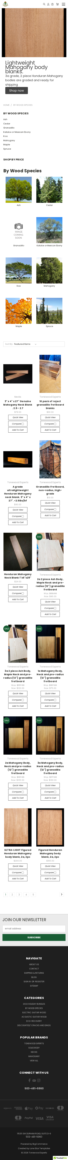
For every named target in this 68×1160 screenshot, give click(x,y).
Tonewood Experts (34, 1043)
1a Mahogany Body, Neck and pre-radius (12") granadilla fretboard (50, 676)
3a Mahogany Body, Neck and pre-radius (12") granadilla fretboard (50, 768)
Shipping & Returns (34, 973)
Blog (34, 977)
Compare (17, 423)
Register (39, 981)
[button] (16, 90)
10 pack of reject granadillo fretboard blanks (50, 405)
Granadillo (9, 127)
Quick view (18, 417)
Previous (5, 1157)
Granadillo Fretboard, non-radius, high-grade (50, 490)
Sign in (27, 981)
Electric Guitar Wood (34, 1012)
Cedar (6, 123)
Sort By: (9, 344)
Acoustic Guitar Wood (34, 1016)
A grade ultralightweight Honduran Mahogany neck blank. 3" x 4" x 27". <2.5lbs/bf (18, 493)
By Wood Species (34, 1008)
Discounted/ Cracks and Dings (34, 1025)
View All (34, 1060)
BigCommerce (40, 1144)
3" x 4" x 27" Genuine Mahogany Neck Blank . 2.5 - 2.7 (17, 405)
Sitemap (34, 985)
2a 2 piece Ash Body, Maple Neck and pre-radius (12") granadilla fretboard (50, 584)
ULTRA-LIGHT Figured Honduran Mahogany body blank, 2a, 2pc (18, 853)
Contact (34, 968)
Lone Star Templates (40, 1148)
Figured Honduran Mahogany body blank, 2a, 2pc (50, 853)
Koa (5, 136)
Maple (6, 144)
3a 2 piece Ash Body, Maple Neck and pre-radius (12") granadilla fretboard (17, 676)
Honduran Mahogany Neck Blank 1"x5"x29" (18, 576)
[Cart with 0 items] (57, 4)
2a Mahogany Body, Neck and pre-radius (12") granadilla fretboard (17, 768)
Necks (34, 1052)
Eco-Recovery (34, 1021)
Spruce (7, 148)
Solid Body (34, 1047)
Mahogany (9, 140)
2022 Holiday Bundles (34, 1004)
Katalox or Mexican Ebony (17, 132)
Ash (5, 119)
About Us (34, 964)
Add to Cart (17, 429)
